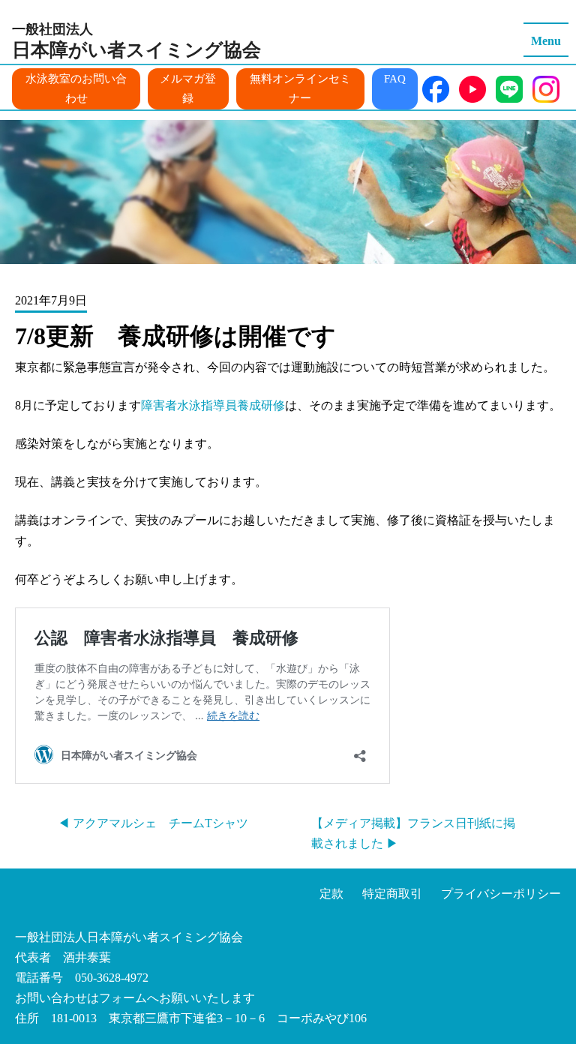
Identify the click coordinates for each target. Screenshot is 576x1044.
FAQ (395, 79)
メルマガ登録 (188, 88)
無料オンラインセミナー (300, 88)
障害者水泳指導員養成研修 (213, 405)
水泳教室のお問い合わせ (76, 88)
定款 (332, 893)
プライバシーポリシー (501, 893)
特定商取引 (392, 893)
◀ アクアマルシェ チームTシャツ (153, 823)
